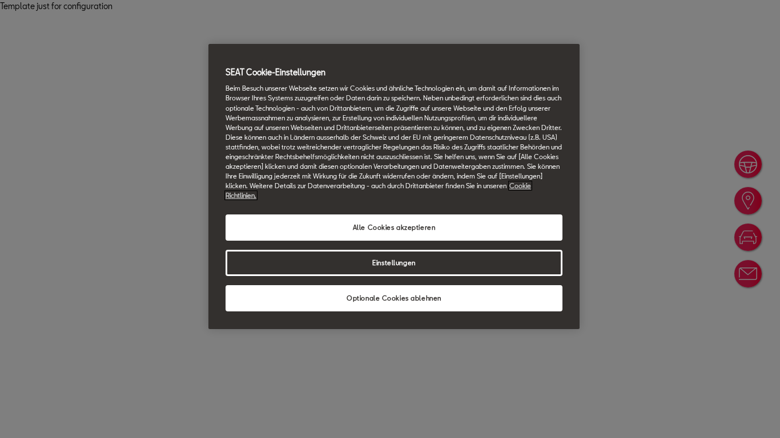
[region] (394, 186)
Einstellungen (393, 262)
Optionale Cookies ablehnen (394, 298)
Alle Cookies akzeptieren (394, 227)
